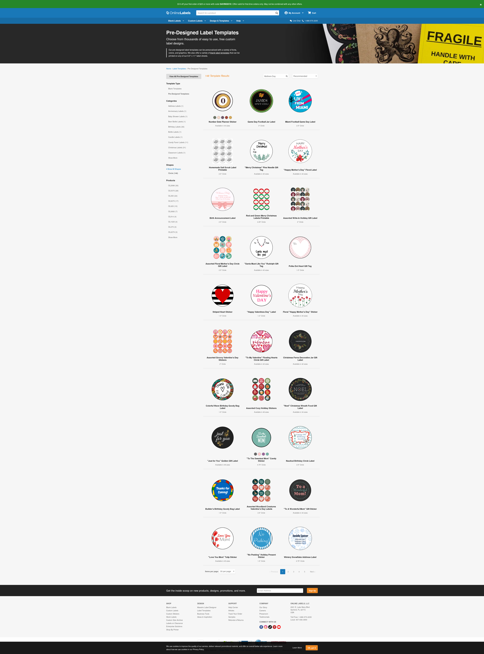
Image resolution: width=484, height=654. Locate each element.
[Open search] (277, 13)
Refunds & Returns (236, 620)
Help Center (233, 607)
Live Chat (296, 21)
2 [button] (288, 571)
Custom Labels (195, 20)
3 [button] (293, 571)
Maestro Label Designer (206, 607)
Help (238, 20)
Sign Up (312, 590)
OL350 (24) (172, 196)
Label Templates (179, 68)
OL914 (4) (172, 216)
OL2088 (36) (173, 185)
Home (168, 68)
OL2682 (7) (172, 211)
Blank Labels (174, 20)
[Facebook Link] (261, 626)
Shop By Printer (172, 629)
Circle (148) (173, 173)
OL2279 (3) (172, 232)
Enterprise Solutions (174, 626)
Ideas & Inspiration (204, 617)
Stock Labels (171, 617)
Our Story (263, 607)
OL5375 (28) (173, 190)
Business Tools (203, 613)
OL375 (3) (172, 227)
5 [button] (304, 571)
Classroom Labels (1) (176, 152)
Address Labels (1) (175, 106)
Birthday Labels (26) (176, 126)
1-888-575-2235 (311, 20)
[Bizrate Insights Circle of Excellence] (266, 639)
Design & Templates (219, 20)
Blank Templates (175, 88)
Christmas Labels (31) (177, 147)
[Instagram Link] (266, 626)
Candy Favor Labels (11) (178, 142)
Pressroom (263, 613)
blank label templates (219, 52)
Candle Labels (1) (175, 137)
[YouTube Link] (279, 626)
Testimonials (264, 617)
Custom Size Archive (174, 620)
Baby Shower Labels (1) (177, 116)
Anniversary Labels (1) (177, 111)
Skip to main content (9, 2)
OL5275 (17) (173, 201)
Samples (231, 617)
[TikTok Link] (270, 626)
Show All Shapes (174, 169)
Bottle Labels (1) (174, 132)
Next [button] (312, 571)
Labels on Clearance (174, 623)
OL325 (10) (172, 206)
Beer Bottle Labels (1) (177, 121)
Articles (231, 610)
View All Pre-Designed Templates (183, 76)
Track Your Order (235, 613)
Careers (262, 610)
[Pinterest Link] (275, 626)
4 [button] (299, 571)
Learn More (297, 647)
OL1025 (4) (172, 221)
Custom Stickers (172, 613)
